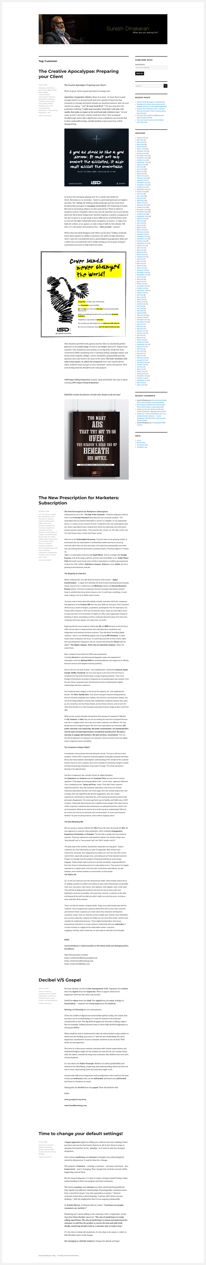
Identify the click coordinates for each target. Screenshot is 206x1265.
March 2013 (141, 385)
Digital (54, 993)
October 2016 (141, 333)
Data (48, 101)
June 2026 (140, 142)
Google (41, 534)
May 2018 (140, 311)
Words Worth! (161, 411)
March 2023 (141, 230)
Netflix (51, 541)
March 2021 (141, 268)
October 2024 (141, 187)
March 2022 (141, 254)
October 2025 (141, 160)
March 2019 (141, 302)
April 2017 (140, 329)
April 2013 (140, 383)
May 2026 (140, 144)
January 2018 (141, 317)
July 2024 (140, 194)
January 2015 (141, 360)
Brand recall (52, 90)
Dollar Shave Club (45, 523)
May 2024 (140, 198)
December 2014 (142, 362)
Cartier (41, 991)
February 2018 (142, 315)
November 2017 (142, 322)
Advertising (51, 88)
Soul (47, 106)
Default (41, 1147)
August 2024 (141, 192)
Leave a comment (45, 115)
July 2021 (140, 259)
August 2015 (141, 347)
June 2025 (140, 169)
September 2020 (142, 275)
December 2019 (142, 286)
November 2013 (142, 376)
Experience (51, 528)
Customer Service (45, 993)
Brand (45, 90)
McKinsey (45, 541)
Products (42, 546)
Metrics (50, 103)
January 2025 (141, 180)
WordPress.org (142, 447)
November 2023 (142, 212)
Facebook (42, 530)
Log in (139, 440)
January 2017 (141, 331)
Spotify (47, 548)
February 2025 (142, 178)
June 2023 (140, 223)
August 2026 (141, 138)
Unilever (53, 555)
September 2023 (142, 216)
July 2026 (140, 140)
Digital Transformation (46, 521)
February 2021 (142, 270)
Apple (54, 514)
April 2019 (140, 299)
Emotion (42, 525)
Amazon (48, 514)
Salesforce (49, 546)
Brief (40, 92)
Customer (42, 101)
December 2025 (142, 156)
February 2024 (142, 205)
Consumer (42, 1145)
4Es (40, 514)
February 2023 (142, 232)
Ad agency (42, 88)
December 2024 (142, 183)
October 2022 (141, 241)
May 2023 (140, 225)
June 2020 (140, 277)
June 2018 (140, 308)
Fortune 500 (50, 532)
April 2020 (140, 281)
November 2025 (142, 158)
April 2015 (140, 356)
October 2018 (141, 304)
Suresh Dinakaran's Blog (47, 1256)
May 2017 (140, 326)
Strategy (41, 1154)
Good (52, 101)
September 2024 (142, 189)
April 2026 (140, 147)
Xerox (45, 557)
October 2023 (141, 214)
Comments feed (142, 445)
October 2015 (141, 342)
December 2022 (142, 236)
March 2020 (141, 284)
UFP (51, 106)
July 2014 (140, 367)
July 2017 (140, 324)
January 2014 (141, 374)
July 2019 (140, 295)
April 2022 (140, 252)
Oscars (41, 543)
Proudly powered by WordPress (68, 1256)
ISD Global (51, 537)
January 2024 (141, 207)
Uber (47, 555)
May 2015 (140, 353)
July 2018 (140, 306)
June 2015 (140, 351)
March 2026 (141, 149)
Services (41, 548)
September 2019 (142, 290)
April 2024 (140, 201)
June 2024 (140, 196)
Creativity (51, 99)
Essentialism (43, 996)
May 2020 (140, 279)
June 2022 (140, 248)
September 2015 (142, 344)
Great (40, 103)
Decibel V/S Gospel (60, 980)
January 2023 (141, 234)
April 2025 (140, 174)
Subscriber (46, 550)
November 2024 (142, 185)
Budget (45, 92)
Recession (42, 106)
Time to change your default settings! (81, 1133)
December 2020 (142, 272)
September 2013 (142, 380)
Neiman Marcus (44, 1149)
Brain (40, 90)
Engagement (50, 525)
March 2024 (141, 203)
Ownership (48, 543)
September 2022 (142, 243)
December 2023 (142, 209)
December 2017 (142, 320)
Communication (44, 94)
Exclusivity (42, 528)
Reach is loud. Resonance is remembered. (151, 102)
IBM (45, 537)
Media (45, 103)
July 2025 (140, 167)
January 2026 (141, 153)
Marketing (47, 539)
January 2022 (141, 257)
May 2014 (140, 369)
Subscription (43, 552)
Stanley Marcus (50, 1152)
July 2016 (140, 335)
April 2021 (140, 266)
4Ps (43, 514)
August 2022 (141, 245)
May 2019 (140, 297)
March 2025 (141, 176)
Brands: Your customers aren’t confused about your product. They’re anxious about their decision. (151, 111)
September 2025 (142, 162)
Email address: (140, 64)
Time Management (50, 1000)
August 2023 (141, 218)
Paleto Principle (44, 998)
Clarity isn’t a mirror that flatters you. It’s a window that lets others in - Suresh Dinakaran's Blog (151, 416)
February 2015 (142, 358)
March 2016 (141, 340)
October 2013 (141, 378)
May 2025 (140, 171)
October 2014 (141, 365)
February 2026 (142, 151)
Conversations (43, 97)
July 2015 (140, 349)
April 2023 (140, 227)
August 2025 (141, 165)
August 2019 (141, 293)
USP (48, 112)
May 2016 (140, 338)
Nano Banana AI (142, 405)
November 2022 (142, 239)
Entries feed (141, 443)
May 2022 (140, 250)
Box (40, 516)
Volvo (40, 557)
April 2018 (140, 313)
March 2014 (141, 371)
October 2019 (141, 288)
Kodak (41, 539)
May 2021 (140, 263)
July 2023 (140, 221)
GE (56, 532)
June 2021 (140, 261)
